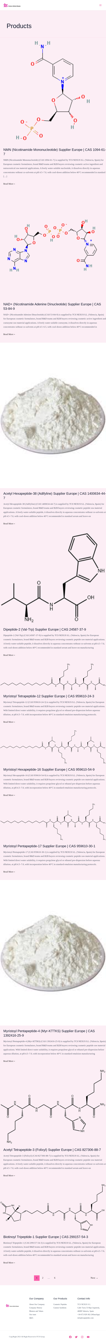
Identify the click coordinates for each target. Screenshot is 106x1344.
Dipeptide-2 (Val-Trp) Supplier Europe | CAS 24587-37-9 (44, 629)
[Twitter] (76, 1337)
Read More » (9, 184)
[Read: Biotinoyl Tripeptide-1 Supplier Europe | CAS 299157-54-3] (53, 1207)
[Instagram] (82, 1337)
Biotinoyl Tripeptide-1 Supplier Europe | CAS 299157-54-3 (45, 1237)
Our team (32, 1315)
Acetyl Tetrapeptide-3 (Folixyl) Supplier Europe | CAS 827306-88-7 (52, 1150)
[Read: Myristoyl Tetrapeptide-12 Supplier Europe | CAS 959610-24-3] (53, 677)
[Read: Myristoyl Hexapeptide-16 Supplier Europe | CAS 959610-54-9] (53, 747)
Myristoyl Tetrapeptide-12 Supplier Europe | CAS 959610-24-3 (48, 696)
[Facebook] (70, 1337)
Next (94, 1278)
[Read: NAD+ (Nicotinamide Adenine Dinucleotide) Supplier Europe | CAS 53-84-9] (53, 245)
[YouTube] (88, 1337)
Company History (35, 1308)
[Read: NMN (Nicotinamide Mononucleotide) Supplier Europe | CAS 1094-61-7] (53, 90)
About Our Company (37, 1304)
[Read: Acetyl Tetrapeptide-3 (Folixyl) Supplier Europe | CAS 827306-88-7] (53, 1107)
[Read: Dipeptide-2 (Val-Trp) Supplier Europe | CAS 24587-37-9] (53, 577)
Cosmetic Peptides (60, 1304)
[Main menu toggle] (101, 5)
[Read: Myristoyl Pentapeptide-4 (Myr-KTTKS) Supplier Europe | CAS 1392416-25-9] (53, 952)
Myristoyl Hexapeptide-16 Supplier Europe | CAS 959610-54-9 (48, 769)
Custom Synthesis (59, 1308)
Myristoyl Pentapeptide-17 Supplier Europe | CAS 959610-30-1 (49, 846)
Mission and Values (36, 1311)
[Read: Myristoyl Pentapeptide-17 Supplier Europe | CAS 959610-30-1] (53, 822)
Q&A (31, 1318)
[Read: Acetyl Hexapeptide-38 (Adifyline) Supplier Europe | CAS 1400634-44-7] (53, 415)
